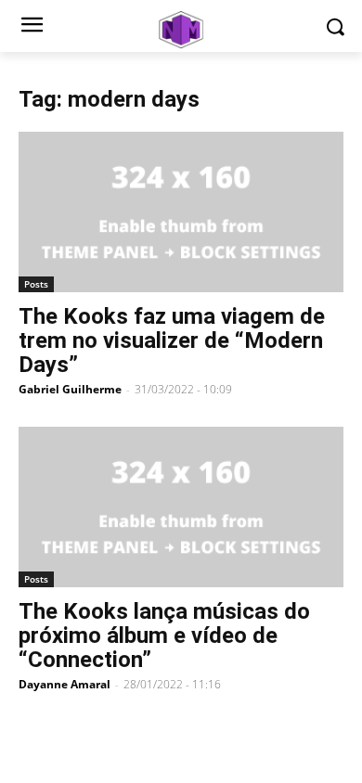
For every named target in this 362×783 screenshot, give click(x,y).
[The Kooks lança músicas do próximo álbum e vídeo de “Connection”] (181, 507)
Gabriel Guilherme (70, 389)
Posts (36, 283)
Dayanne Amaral (64, 684)
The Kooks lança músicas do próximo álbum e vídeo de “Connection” (164, 635)
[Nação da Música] (181, 29)
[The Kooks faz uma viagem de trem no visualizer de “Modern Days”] (181, 212)
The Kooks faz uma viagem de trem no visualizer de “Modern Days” (172, 340)
